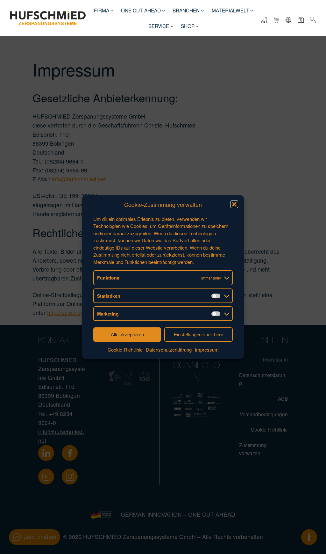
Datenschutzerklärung (169, 349)
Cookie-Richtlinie (125, 349)
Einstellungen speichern (198, 334)
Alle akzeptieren (127, 334)
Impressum (207, 349)
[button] (234, 204)
